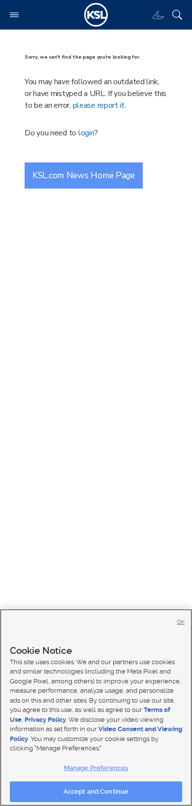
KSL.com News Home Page (83, 175)
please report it (99, 105)
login (86, 133)
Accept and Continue (96, 791)
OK (181, 622)
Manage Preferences (96, 768)
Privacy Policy (45, 719)
